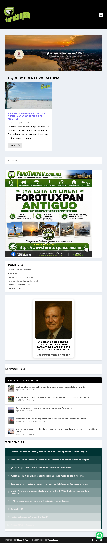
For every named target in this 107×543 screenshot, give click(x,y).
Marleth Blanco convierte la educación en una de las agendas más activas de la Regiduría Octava (56, 430)
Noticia (33, 123)
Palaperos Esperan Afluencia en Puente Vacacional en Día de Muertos (27, 116)
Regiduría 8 (31, 434)
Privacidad (12, 273)
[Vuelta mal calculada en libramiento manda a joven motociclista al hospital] (11, 388)
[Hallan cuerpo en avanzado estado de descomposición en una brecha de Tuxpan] (11, 399)
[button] (99, 535)
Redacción (15, 123)
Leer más (15, 145)
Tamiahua (30, 411)
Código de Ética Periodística (20, 277)
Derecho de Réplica (16, 288)
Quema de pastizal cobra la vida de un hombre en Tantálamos (44, 408)
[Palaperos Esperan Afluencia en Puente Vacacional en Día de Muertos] (28, 95)
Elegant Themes (24, 540)
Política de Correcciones (19, 284)
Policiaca (30, 389)
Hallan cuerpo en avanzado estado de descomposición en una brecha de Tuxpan (52, 397)
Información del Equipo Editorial (23, 281)
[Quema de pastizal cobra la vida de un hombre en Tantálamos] (11, 410)
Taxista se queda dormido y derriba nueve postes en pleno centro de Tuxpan (51, 418)
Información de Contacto (19, 269)
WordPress (53, 540)
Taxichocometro (40, 421)
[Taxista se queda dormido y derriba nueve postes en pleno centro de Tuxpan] (11, 420)
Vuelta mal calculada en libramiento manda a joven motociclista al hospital (51, 387)
